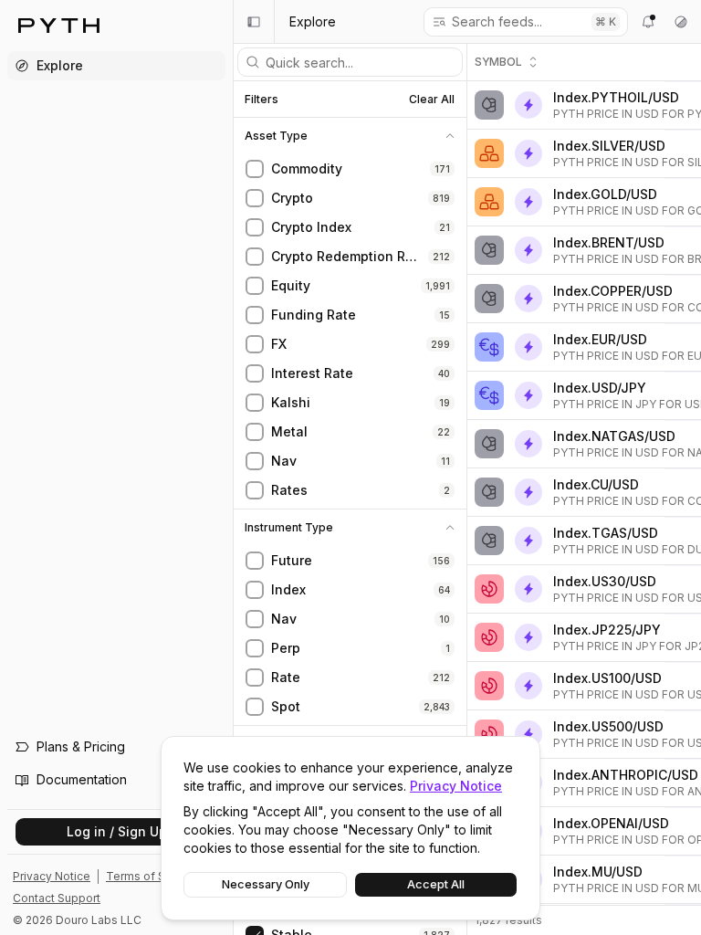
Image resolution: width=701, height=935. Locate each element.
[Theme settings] (681, 22)
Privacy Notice (456, 785)
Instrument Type (289, 527)
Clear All (432, 99)
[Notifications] (648, 22)
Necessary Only (265, 884)
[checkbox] (255, 169)
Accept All (436, 884)
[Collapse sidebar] (254, 22)
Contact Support (56, 898)
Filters (261, 99)
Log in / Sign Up (117, 831)
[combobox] (515, 22)
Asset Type (276, 136)
